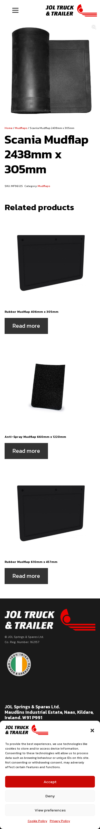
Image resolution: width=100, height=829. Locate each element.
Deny (50, 796)
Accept (50, 782)
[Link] (71, 10)
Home (9, 128)
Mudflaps (21, 128)
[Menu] (15, 10)
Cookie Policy (37, 821)
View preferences (50, 810)
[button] (92, 730)
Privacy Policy (60, 821)
